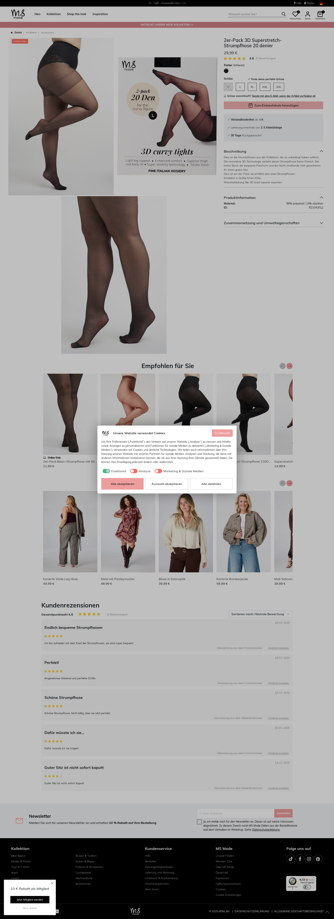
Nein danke (30, 908)
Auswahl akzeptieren (167, 484)
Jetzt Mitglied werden (30, 899)
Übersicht (224, 433)
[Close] (52, 883)
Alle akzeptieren (122, 484)
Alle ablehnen (211, 484)
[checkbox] (113, 471)
